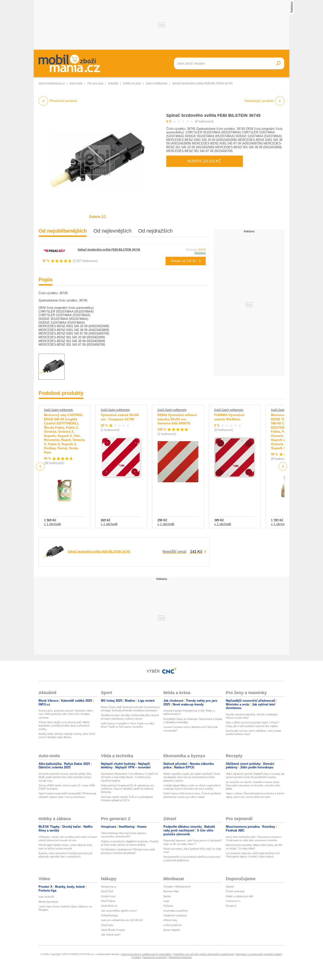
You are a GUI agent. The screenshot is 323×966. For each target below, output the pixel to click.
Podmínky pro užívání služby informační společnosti (203, 954)
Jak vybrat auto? (110, 934)
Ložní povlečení (172, 925)
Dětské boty (170, 920)
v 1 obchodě (52, 524)
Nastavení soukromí (154, 957)
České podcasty (235, 891)
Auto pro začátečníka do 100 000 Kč (122, 920)
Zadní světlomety (156, 83)
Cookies (136, 957)
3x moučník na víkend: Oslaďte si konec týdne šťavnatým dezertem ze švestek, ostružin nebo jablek (253, 785)
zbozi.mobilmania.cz (52, 83)
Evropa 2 (231, 905)
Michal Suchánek (48, 901)
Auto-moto (76, 83)
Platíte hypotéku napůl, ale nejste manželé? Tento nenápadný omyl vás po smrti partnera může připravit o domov (191, 777)
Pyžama (168, 905)
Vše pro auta (95, 83)
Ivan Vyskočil (46, 896)
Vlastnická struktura (180, 957)
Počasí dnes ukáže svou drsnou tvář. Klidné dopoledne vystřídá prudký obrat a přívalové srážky (64, 726)
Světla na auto (132, 83)
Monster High (171, 891)
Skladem (200, 253)
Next (283, 467)
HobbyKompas (109, 915)
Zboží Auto (107, 925)
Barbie (167, 896)
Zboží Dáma (108, 901)
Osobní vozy (108, 896)
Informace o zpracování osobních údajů (258, 954)
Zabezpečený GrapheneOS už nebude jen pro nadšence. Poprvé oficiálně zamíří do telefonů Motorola (127, 789)
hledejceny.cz (109, 886)
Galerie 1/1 (97, 216)
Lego (166, 901)
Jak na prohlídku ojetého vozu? (119, 910)
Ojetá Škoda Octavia (113, 929)
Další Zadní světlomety (58, 410)
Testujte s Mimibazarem (177, 886)
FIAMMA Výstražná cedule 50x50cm (229, 417)
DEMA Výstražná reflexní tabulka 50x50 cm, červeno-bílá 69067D (177, 419)
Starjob (230, 886)
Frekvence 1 (233, 901)
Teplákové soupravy (175, 915)
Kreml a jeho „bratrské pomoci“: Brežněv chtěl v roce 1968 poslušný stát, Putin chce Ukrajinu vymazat (66, 714)
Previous (40, 466)
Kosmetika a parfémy (175, 910)
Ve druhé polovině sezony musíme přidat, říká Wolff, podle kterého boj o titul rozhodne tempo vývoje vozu (65, 777)
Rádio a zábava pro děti (239, 896)
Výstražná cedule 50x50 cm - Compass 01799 (120, 417)
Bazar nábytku (171, 929)
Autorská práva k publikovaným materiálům (146, 954)
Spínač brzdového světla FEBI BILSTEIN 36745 (213, 115)
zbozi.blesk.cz (109, 905)
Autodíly (113, 83)
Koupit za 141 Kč (204, 161)
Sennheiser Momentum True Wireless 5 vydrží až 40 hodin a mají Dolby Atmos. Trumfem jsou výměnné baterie (129, 777)
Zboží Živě (107, 891)
